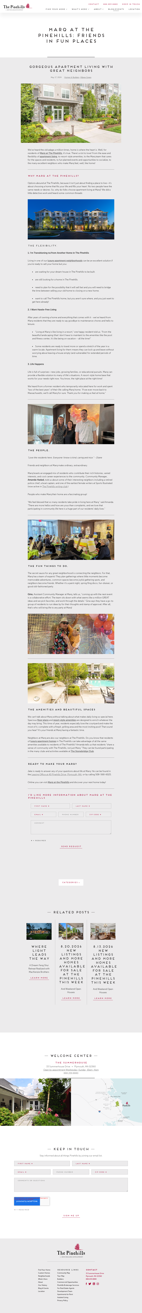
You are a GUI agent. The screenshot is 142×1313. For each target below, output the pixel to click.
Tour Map (60, 1276)
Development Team (64, 1291)
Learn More (39, 977)
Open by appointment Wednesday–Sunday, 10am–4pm (71, 1070)
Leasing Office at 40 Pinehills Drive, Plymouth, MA (56, 774)
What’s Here (80, 9)
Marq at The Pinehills (51, 153)
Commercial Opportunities (67, 1282)
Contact (93, 4)
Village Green (85, 77)
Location (134, 9)
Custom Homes (44, 1273)
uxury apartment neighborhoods (65, 260)
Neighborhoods (44, 1276)
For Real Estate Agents (65, 1288)
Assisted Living (62, 1297)
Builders (60, 1279)
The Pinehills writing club (54, 486)
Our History (42, 1285)
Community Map (63, 1273)
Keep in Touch (131, 4)
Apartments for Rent (65, 1294)
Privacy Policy (62, 1300)
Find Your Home (55, 9)
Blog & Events (43, 1288)
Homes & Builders (71, 77)
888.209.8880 (110, 4)
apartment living (48, 156)
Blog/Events (116, 9)
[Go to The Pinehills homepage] (17, 6)
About (98, 9)
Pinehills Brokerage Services (68, 1285)
